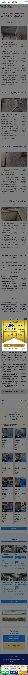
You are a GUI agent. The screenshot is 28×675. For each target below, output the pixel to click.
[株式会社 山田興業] (9, 2)
